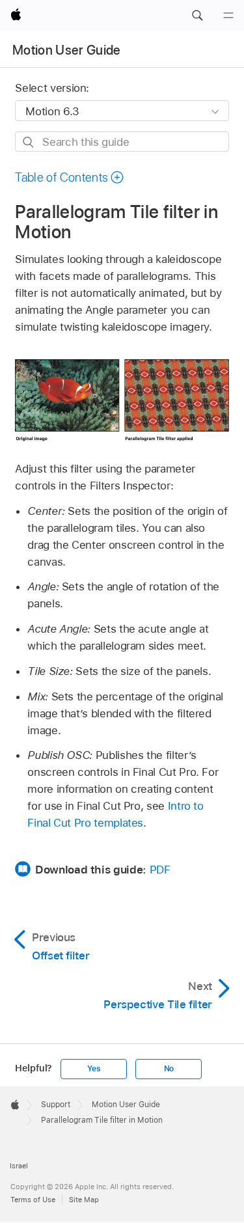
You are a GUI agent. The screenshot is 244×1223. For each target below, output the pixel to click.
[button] (197, 15)
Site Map (84, 1199)
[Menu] (228, 15)
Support (55, 1104)
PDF (160, 869)
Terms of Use (32, 1199)
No (169, 1068)
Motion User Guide (66, 50)
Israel (19, 1165)
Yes (93, 1068)
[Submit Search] (29, 142)
